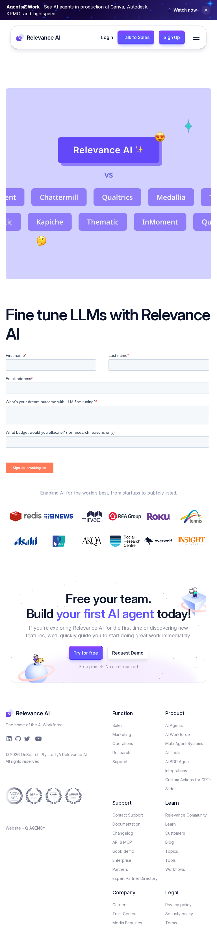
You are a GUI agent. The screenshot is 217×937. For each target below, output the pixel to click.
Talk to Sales (135, 37)
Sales (117, 725)
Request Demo (128, 653)
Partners (120, 869)
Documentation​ (126, 824)
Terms (171, 922)
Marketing (121, 734)
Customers (175, 833)
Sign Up (172, 37)
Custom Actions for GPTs (188, 779)
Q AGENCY (35, 828)
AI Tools (172, 752)
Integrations (176, 770)
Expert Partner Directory (135, 878)
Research (121, 752)
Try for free (85, 653)
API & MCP (122, 842)
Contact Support (127, 815)
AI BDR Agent (177, 761)
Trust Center (124, 913)
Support (119, 761)
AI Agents (174, 725)
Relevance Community (186, 815)
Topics (171, 851)
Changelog (122, 833)
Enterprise (121, 860)
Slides (171, 788)
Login (107, 37)
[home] (38, 37)
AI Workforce (177, 734)
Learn (170, 824)
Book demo (123, 851)
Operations (122, 743)
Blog (169, 842)
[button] (195, 37)
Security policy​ (179, 913)
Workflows (175, 869)
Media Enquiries (127, 922)
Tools (170, 860)
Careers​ (119, 904)
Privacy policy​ (178, 904)
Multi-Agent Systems (184, 743)
